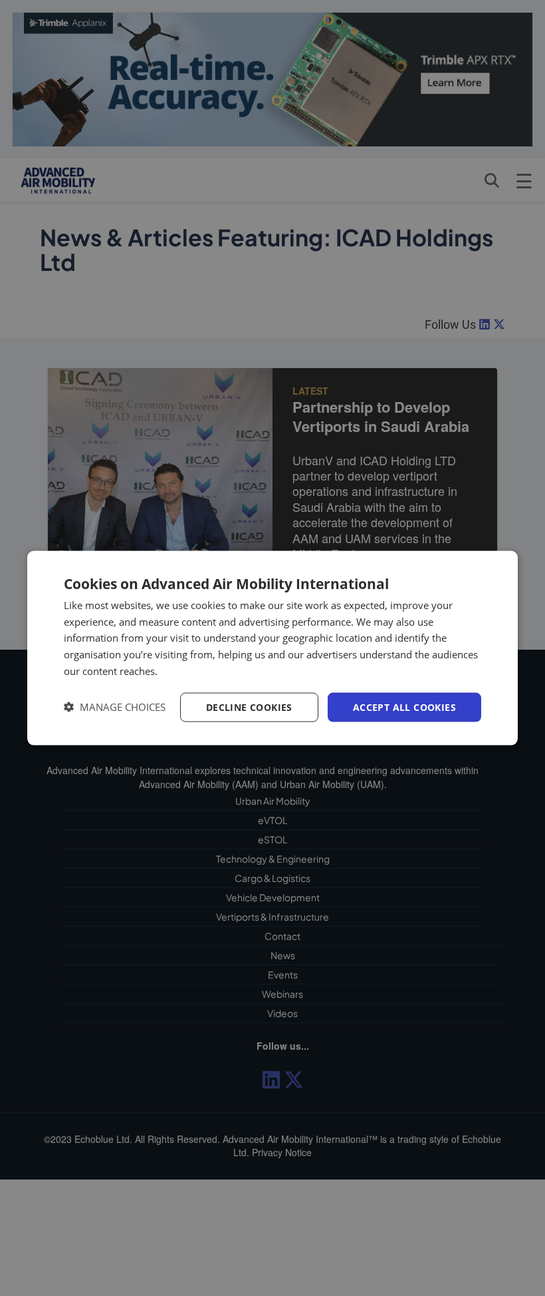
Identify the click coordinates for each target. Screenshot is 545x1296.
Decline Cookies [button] (249, 706)
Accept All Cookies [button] (404, 706)
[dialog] (272, 648)
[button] (114, 707)
